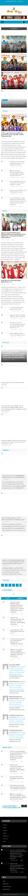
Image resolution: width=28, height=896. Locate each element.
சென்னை (5, 62)
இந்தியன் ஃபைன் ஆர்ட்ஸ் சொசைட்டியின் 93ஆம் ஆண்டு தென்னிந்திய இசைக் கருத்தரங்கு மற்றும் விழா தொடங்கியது (17, 173)
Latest (8, 598)
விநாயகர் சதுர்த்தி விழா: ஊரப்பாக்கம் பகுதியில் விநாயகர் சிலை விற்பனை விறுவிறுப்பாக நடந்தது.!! (18, 183)
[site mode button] (23, 22)
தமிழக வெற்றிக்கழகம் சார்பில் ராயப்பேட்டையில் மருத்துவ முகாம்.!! (17, 334)
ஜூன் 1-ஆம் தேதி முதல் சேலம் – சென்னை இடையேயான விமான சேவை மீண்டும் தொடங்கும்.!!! (13, 518)
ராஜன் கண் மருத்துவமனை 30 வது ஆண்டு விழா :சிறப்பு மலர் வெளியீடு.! (17, 315)
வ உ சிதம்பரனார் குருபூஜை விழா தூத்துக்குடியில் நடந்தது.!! (16, 308)
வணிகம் (4, 833)
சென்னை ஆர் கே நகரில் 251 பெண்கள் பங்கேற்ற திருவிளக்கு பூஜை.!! (18, 191)
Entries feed (6, 883)
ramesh (13, 50)
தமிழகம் (4, 42)
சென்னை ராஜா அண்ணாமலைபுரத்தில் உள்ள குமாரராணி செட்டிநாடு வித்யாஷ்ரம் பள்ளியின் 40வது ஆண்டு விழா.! (13, 65)
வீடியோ (4, 841)
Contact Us (20, 1)
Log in (4, 881)
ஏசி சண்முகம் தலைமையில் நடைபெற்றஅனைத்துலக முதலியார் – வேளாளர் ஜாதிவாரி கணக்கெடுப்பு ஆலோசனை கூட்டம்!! (18, 325)
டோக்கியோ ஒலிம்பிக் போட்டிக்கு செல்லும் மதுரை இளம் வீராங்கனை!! (12, 383)
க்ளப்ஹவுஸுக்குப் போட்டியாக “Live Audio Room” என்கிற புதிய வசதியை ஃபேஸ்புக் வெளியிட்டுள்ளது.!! (13, 476)
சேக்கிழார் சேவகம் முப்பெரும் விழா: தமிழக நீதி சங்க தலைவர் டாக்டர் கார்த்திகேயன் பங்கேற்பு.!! (13, 102)
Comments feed (7, 886)
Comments (20, 598)
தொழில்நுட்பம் (6, 835)
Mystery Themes (21, 894)
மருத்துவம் (5, 830)
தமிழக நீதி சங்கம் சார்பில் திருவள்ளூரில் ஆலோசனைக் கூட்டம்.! (11, 84)
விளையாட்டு (5, 838)
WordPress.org (6, 889)
